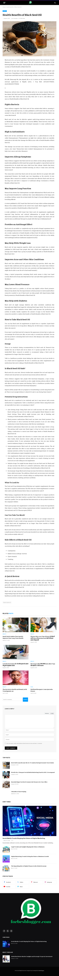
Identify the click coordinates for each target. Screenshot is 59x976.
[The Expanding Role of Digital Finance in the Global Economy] (6, 868)
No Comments (15, 18)
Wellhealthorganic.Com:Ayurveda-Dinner (41, 690)
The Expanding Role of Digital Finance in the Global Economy (28, 866)
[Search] (55, 2)
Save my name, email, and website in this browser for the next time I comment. (24, 743)
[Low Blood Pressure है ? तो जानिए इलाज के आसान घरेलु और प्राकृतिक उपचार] (16, 652)
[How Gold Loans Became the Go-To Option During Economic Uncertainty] (6, 765)
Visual (47, 713)
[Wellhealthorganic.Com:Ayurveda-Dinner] (43, 677)
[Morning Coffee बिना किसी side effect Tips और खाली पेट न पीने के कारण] (43, 652)
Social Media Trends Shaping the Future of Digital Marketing (24, 838)
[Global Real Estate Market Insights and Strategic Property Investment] (6, 958)
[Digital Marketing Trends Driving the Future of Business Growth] (6, 858)
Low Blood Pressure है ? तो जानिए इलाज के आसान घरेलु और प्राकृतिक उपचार (15, 664)
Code (52, 713)
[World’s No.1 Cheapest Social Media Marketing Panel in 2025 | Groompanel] (6, 774)
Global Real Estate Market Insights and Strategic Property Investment (31, 956)
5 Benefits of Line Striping (18, 791)
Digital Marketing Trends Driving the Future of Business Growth (30, 856)
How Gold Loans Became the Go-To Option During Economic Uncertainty (32, 762)
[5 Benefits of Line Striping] (6, 794)
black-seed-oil (7, 602)
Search (25, 699)
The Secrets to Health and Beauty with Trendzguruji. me (15, 690)
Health (4, 661)
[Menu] (4, 2)
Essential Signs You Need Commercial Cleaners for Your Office (29, 782)
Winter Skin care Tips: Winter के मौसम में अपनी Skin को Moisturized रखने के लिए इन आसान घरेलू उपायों (42, 638)
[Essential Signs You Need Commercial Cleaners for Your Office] (6, 784)
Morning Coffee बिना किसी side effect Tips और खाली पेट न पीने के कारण (42, 664)
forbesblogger (41, 970)
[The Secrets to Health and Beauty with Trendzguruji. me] (16, 677)
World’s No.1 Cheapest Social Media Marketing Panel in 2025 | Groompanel (33, 772)
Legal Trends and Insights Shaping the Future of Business (27, 846)
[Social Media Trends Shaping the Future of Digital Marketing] (29, 821)
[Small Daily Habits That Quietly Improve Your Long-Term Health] (16, 625)
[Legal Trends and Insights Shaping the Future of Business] (6, 849)
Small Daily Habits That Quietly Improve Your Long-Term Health (13, 637)
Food (31, 686)
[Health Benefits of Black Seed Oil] (29, 38)
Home (4, 7)
